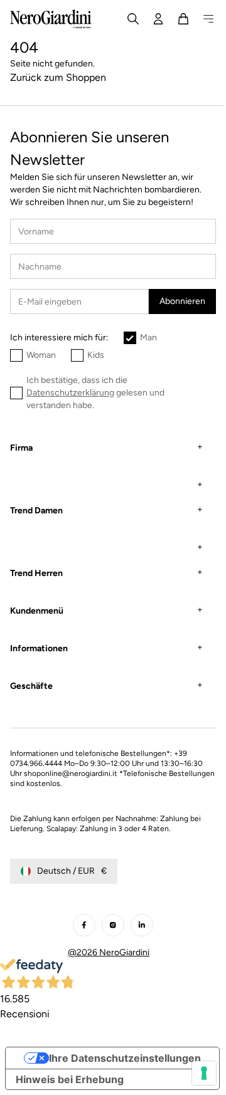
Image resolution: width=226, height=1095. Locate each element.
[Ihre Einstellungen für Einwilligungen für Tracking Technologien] (195, 1073)
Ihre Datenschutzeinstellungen (121, 1062)
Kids (95, 355)
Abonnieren (182, 301)
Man (148, 337)
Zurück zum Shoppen (58, 77)
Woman (41, 355)
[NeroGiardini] (51, 18)
